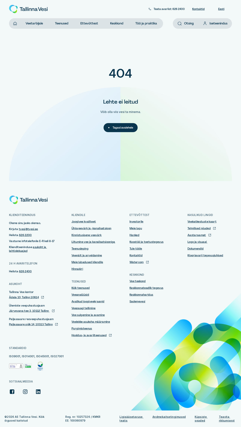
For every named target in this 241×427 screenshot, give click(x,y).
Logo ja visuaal (197, 242)
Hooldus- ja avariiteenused (89, 335)
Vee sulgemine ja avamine (88, 315)
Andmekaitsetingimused (169, 416)
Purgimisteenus (82, 328)
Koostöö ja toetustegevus (146, 242)
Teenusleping (80, 248)
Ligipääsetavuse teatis (131, 418)
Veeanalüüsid (80, 294)
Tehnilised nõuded (199, 228)
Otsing (189, 23)
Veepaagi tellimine (83, 308)
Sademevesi (137, 301)
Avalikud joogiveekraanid (88, 301)
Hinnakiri (77, 269)
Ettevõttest (89, 23)
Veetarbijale (34, 23)
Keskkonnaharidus (141, 294)
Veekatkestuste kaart (202, 221)
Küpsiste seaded (201, 418)
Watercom (137, 262)
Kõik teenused (81, 288)
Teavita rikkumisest (227, 418)
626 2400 (25, 271)
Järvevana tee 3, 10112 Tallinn (29, 311)
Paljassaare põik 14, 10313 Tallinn (31, 324)
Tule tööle (136, 248)
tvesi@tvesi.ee (28, 229)
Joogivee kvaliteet (84, 221)
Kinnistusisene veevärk (87, 235)
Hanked (134, 235)
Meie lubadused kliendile (87, 262)
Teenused (61, 23)
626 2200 (25, 235)
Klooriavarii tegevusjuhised (205, 255)
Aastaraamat (197, 235)
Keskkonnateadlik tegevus (146, 288)
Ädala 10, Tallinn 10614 (24, 297)
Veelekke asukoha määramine (91, 321)
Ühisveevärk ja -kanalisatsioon (91, 228)
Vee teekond (138, 281)
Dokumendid (196, 248)
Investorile (136, 221)
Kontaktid (198, 9)
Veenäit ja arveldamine (87, 255)
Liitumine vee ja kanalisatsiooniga (93, 242)
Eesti (221, 9)
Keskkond (116, 23)
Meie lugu (136, 228)
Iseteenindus (218, 23)
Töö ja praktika (146, 23)
